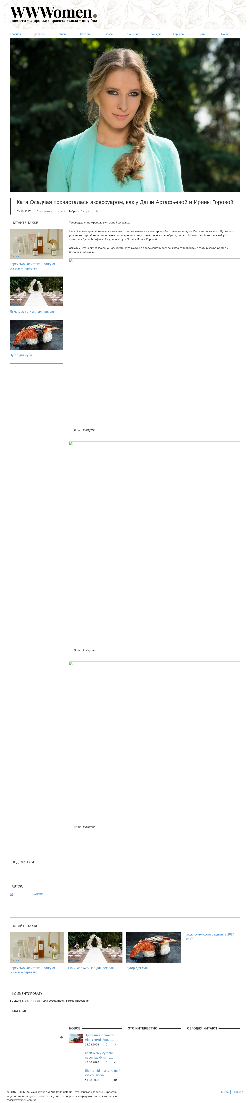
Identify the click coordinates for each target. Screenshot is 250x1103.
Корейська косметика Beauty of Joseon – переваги (32, 265)
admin (62, 211)
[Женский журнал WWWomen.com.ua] (54, 14)
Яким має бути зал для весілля (32, 311)
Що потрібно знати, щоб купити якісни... (102, 1072)
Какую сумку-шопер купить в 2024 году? (209, 936)
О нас (225, 1092)
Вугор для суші (21, 355)
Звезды (85, 211)
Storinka (192, 235)
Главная (238, 1092)
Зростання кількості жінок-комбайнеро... (99, 1037)
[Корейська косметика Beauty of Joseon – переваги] (36, 243)
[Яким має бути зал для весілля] (36, 291)
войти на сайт (34, 1000)
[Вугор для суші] (36, 334)
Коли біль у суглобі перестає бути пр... (99, 1055)
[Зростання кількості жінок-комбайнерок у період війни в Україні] (76, 1038)
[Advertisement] (169, 13)
